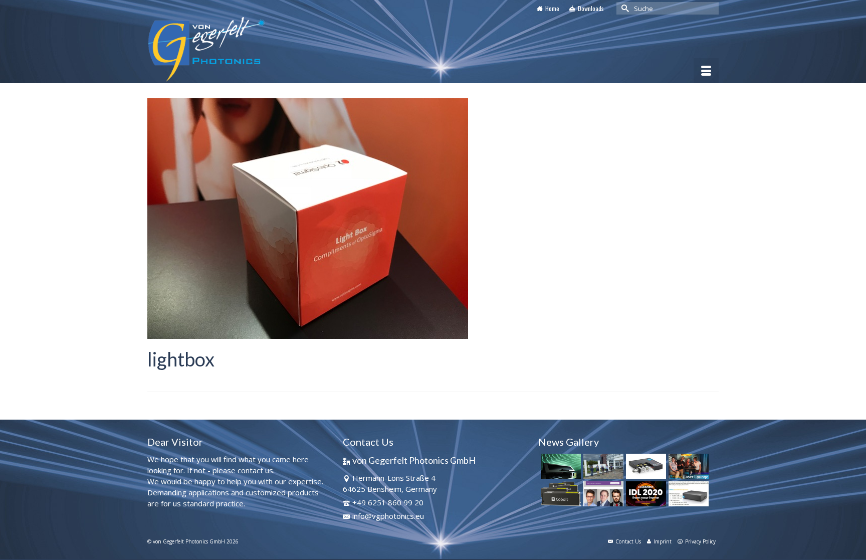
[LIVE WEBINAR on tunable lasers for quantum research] (602, 493)
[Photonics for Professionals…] (559, 466)
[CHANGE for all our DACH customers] (602, 466)
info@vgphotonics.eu (388, 516)
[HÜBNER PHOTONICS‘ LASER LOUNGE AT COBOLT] (687, 466)
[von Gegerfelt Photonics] (237, 50)
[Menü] (706, 70)
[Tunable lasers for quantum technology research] (687, 493)
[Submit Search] (623, 8)
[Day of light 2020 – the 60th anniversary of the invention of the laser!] (644, 493)
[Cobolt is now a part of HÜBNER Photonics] (559, 493)
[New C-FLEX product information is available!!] (644, 466)
